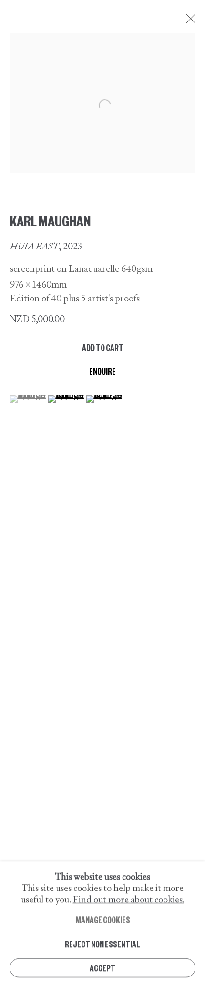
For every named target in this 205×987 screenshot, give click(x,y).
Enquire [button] (102, 370)
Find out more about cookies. (128, 899)
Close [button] (188, 21)
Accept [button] (102, 968)
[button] (28, 399)
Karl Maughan (50, 220)
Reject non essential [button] (102, 943)
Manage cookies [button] (102, 919)
